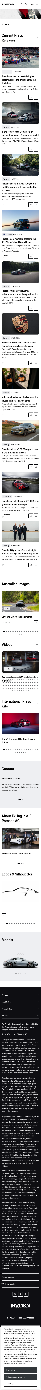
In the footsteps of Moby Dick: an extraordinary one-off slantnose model (20, 133)
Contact (4, 994)
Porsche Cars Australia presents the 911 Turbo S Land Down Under (19, 240)
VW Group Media (8, 1284)
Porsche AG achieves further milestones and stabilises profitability (20, 292)
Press (31, 4)
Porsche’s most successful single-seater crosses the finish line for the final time (19, 80)
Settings (11, 1383)
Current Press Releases (12, 38)
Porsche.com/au (7, 1277)
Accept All (11, 1370)
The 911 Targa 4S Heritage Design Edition (18, 740)
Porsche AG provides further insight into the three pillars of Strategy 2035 (20, 551)
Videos (7, 644)
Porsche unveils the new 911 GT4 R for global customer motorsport (20, 502)
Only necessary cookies (16, 1376)
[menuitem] (20, 994)
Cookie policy (22, 1363)
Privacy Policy (6, 1008)
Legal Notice (6, 1001)
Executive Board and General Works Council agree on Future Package (19, 344)
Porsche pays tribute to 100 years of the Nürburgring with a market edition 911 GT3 (20, 187)
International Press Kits (16, 703)
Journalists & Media (11, 778)
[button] (4, 631)
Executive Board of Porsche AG (16, 853)
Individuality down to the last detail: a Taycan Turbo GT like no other (20, 399)
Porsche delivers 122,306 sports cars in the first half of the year (20, 451)
